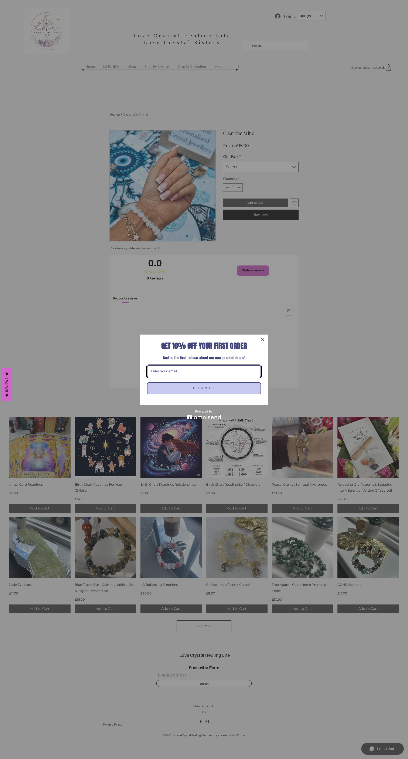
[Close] (263, 340)
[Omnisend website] (204, 414)
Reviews (6, 384)
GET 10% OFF (204, 388)
